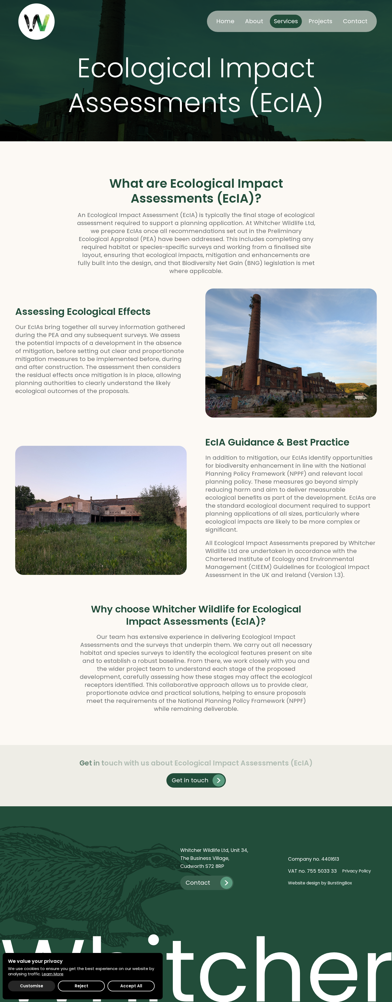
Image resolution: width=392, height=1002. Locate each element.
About (254, 21)
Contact (355, 21)
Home (225, 21)
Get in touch (190, 780)
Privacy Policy (356, 871)
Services (286, 21)
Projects (320, 21)
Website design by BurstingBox (320, 883)
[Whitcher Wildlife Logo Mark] (36, 21)
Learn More (52, 974)
